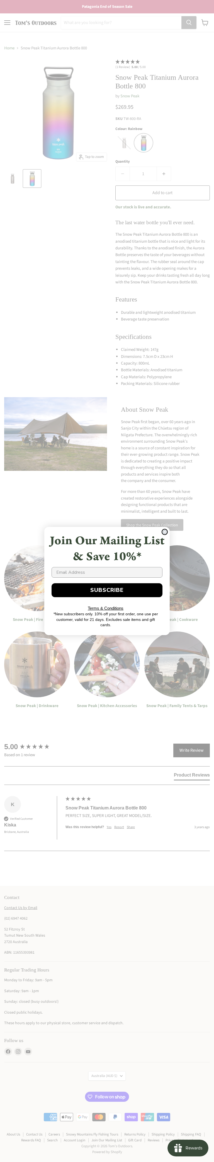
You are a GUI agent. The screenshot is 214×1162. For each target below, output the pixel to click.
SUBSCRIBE (107, 590)
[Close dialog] (164, 532)
